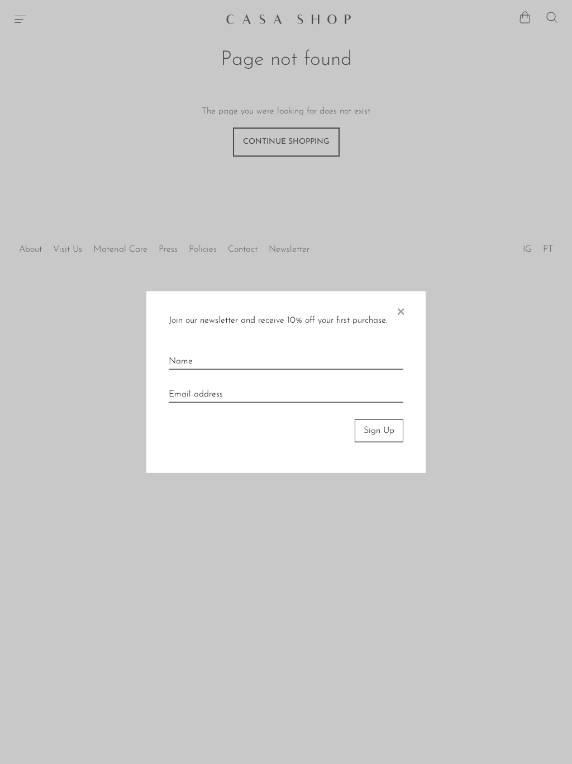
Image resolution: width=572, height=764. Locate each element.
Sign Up (379, 430)
